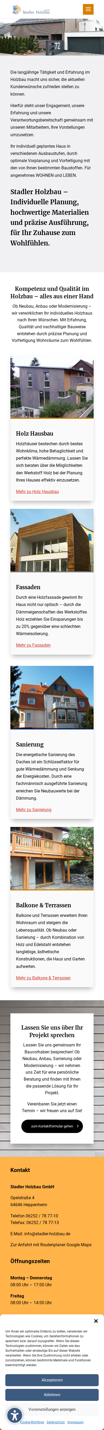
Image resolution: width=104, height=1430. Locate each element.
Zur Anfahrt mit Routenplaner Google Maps (50, 1244)
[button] (96, 1321)
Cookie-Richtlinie (32, 1422)
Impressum (75, 1422)
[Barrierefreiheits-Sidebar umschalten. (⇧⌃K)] (15, 1415)
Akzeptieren (52, 1380)
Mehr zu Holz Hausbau (37, 491)
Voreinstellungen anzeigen (52, 1409)
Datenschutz (56, 1422)
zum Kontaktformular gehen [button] (52, 1126)
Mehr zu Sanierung (33, 809)
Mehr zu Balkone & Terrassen (43, 977)
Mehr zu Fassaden (33, 645)
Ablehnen (52, 1394)
